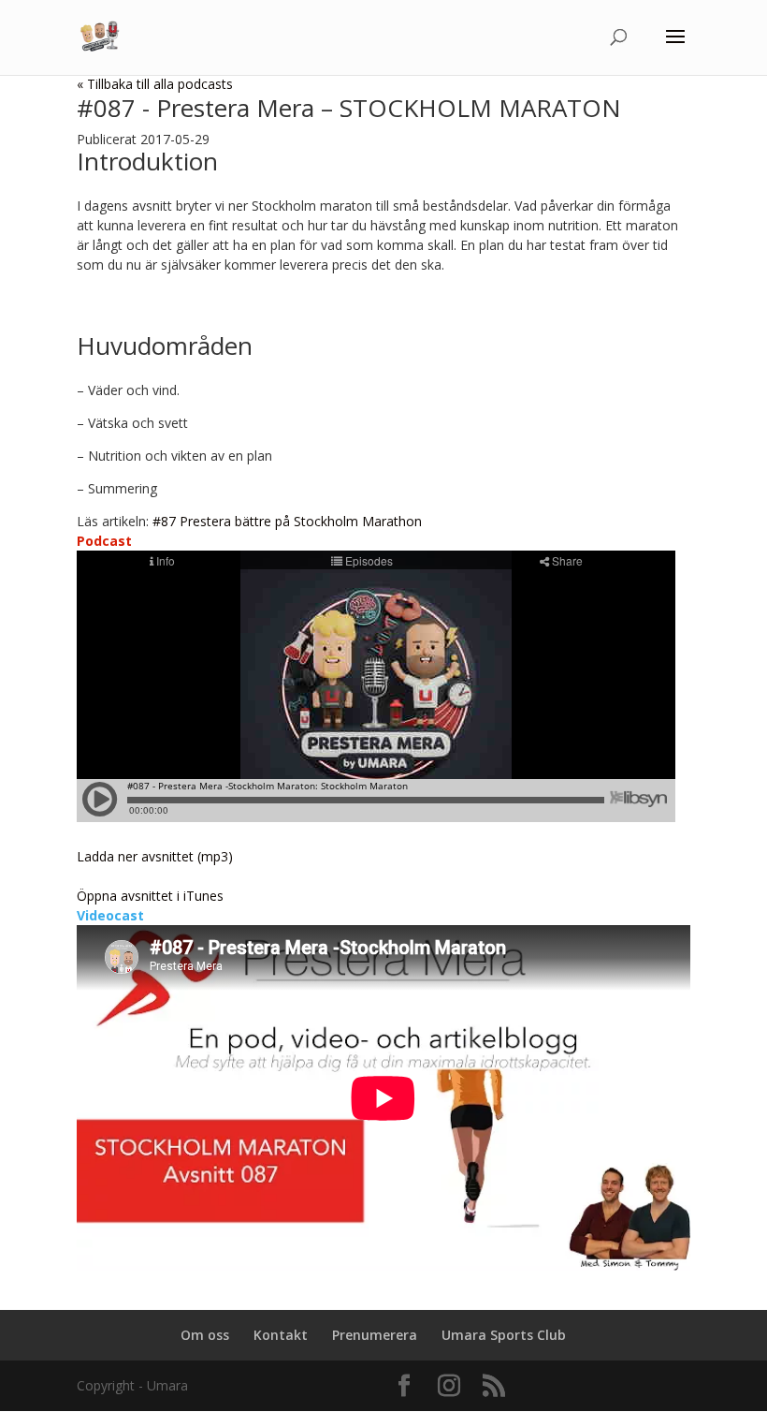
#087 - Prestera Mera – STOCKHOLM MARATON (349, 108)
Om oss (205, 1335)
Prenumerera (374, 1335)
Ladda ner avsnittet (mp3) (155, 856)
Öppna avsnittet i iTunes (150, 896)
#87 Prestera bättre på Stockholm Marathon (287, 521)
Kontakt (280, 1335)
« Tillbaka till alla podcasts (155, 84)
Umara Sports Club (503, 1335)
